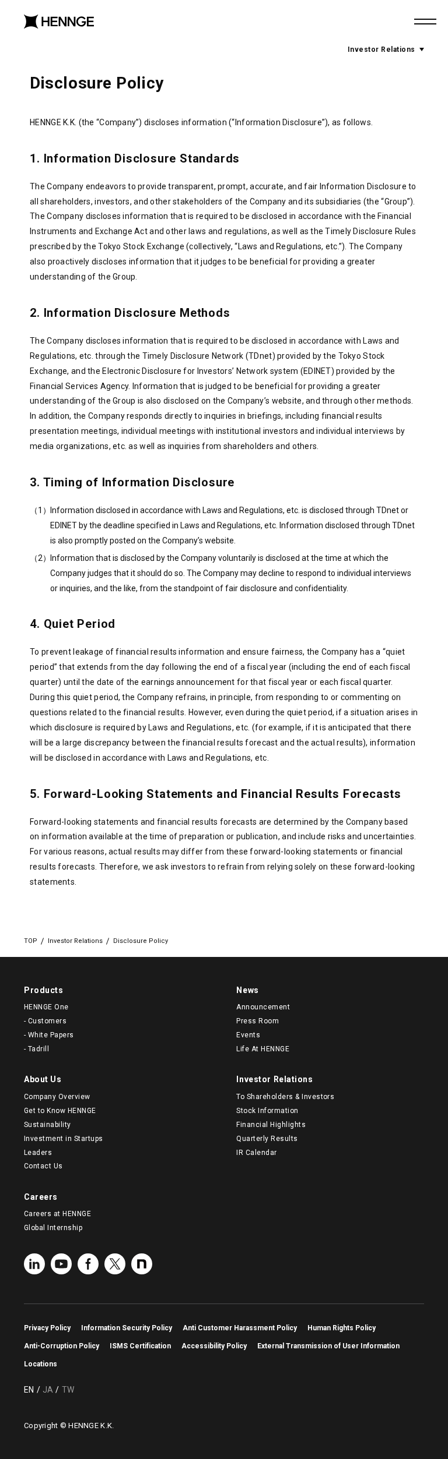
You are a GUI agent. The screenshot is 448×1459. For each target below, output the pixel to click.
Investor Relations (386, 49)
